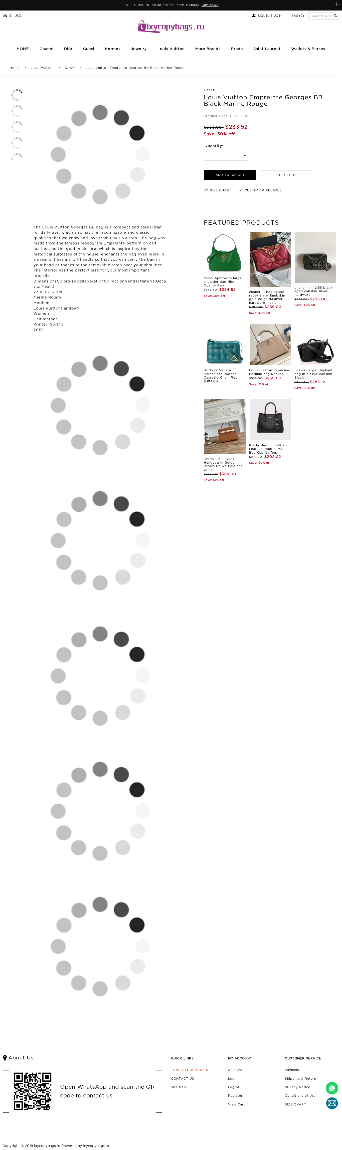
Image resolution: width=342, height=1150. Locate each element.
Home (15, 68)
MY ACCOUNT (240, 1058)
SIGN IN (263, 16)
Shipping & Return (300, 1078)
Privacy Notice (297, 1087)
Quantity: (214, 146)
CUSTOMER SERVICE (303, 1058)
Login (233, 1078)
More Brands (208, 49)
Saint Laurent (267, 49)
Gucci (88, 49)
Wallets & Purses (308, 49)
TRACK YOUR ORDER (190, 1070)
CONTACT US (182, 1078)
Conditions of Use (300, 1095)
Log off (234, 1087)
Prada (237, 49)
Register (235, 1095)
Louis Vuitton (42, 68)
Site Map (178, 1087)
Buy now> (210, 5)
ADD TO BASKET (230, 175)
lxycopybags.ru (47, 1145)
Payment (292, 1070)
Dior (68, 49)
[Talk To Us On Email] (332, 1103)
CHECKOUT (286, 175)
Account (235, 1070)
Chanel (47, 49)
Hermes (112, 49)
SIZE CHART (295, 1104)
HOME (23, 49)
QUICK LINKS (182, 1058)
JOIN (277, 16)
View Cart (236, 1104)
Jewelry (139, 49)
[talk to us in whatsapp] (332, 1088)
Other (69, 68)
